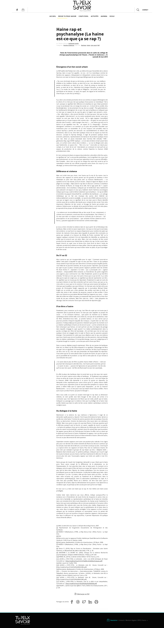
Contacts (121, 620)
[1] (78, 93)
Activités (94, 16)
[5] (106, 159)
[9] (96, 221)
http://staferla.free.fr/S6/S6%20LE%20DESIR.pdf (81, 583)
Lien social (94, 45)
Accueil (53, 16)
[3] (92, 108)
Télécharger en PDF (83, 594)
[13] (100, 368)
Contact (145, 10)
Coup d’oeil (83, 16)
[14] (86, 391)
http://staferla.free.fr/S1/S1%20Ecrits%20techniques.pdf (84, 561)
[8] (79, 198)
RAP (98, 45)
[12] (82, 331)
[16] (75, 429)
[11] (87, 321)
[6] (68, 184)
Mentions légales (130, 620)
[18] (69, 499)
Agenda (104, 16)
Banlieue (83, 45)
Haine (88, 45)
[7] (64, 188)
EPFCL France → (143, 620)
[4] (99, 124)
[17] (73, 478)
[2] (62, 108)
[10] (99, 300)
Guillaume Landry (74, 43)
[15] (59, 423)
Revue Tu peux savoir (67, 16)
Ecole (112, 16)
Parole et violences (68, 45)
